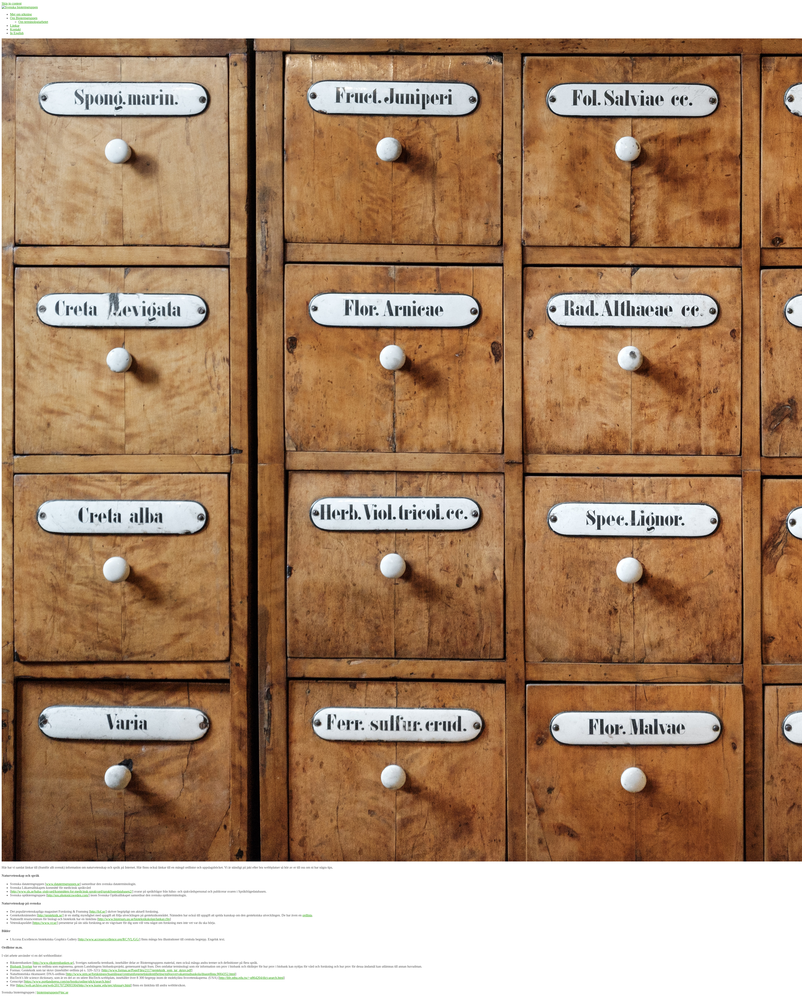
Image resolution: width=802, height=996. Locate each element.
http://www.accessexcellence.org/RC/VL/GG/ (109, 939)
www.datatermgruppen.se (63, 884)
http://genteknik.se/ (50, 915)
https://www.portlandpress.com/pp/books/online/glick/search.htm (67, 981)
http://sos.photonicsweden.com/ (68, 895)
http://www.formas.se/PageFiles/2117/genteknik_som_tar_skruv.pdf (146, 970)
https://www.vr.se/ (45, 923)
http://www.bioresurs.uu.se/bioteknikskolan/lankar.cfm (134, 919)
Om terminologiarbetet (33, 22)
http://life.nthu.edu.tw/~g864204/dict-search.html (251, 977)
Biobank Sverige (21, 966)
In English (17, 33)
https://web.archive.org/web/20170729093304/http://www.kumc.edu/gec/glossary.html (74, 985)
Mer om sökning (21, 14)
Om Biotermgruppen (23, 18)
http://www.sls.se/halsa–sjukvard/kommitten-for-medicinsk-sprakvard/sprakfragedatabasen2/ (71, 891)
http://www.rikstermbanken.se (53, 962)
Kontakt (15, 29)
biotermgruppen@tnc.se (52, 992)
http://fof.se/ (98, 911)
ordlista (307, 915)
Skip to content (12, 3)
